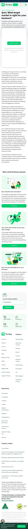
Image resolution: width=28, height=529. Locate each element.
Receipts (18, 348)
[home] (7, 4)
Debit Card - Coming (19, 344)
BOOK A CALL (21, 526)
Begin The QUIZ (14, 43)
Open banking (19, 339)
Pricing (3, 346)
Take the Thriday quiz (6, 433)
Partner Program (6, 372)
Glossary (4, 437)
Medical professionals (5, 409)
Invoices (18, 356)
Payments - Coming (18, 360)
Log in (21, 4)
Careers (4, 365)
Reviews (4, 343)
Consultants (5, 397)
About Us (4, 339)
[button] (25, 4)
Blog (3, 354)
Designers (4, 413)
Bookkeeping (19, 365)
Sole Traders (5, 393)
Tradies (3, 404)
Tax (16, 372)
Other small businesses (5, 422)
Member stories (6, 357)
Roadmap (4, 350)
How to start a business (5, 427)
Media (3, 361)
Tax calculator (5, 448)
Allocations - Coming (19, 380)
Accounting (18, 369)
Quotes (17, 352)
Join (15, 4)
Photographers (5, 417)
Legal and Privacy (6, 376)
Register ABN (5, 368)
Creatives (4, 401)
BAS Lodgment (19, 376)
